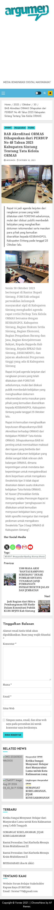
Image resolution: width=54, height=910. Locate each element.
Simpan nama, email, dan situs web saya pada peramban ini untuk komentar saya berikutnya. (26, 723)
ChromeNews (38, 902)
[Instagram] (18, 545)
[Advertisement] (27, 52)
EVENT (8, 127)
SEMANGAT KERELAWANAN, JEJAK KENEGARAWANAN (38, 792)
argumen (10, 160)
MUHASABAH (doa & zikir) (18, 863)
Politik (31, 127)
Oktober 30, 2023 (27, 160)
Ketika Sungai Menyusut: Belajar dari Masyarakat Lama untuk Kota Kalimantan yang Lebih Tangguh (37, 769)
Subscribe (50, 93)
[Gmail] (24, 545)
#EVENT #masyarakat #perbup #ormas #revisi (25, 556)
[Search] (44, 93)
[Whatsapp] (12, 545)
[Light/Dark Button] (38, 93)
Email (7, 696)
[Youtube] (30, 545)
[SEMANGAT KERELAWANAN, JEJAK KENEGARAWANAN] (13, 788)
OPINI (39, 757)
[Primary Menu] (3, 93)
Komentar (9, 643)
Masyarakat (20, 127)
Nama (7, 684)
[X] (6, 545)
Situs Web (8, 708)
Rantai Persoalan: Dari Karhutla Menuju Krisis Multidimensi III (26, 844)
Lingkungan (31, 780)
